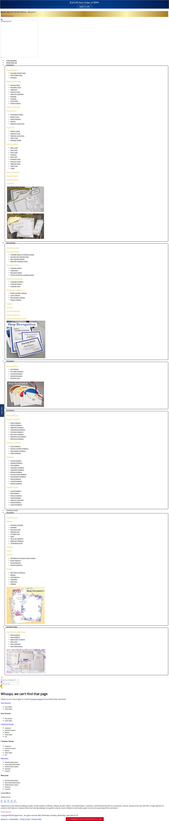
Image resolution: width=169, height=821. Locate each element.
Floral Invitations (15, 446)
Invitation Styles (12, 487)
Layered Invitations (16, 505)
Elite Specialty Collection (17, 298)
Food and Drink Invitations (18, 474)
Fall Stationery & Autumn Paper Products (23, 558)
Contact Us (8, 728)
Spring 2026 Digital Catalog (12, 764)
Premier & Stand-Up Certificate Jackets (22, 275)
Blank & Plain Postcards (17, 639)
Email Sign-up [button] (11, 63)
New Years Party (15, 530)
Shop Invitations (12, 415)
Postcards (13, 99)
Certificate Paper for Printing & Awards (22, 255)
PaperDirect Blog (7, 16)
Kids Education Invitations (18, 477)
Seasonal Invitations (13, 442)
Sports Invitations (15, 479)
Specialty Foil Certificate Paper (19, 257)
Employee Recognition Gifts (16, 319)
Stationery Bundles (13, 107)
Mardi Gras (13, 582)
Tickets (12, 168)
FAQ (6, 736)
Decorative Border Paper (18, 73)
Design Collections (13, 172)
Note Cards (13, 150)
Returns (7, 732)
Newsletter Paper (15, 87)
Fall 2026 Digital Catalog (11, 762)
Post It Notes (14, 101)
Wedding (13, 584)
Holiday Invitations (13, 419)
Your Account (6, 703)
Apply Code (84, 6)
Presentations (11, 111)
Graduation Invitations (17, 468)
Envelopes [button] (10, 361)
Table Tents (14, 166)
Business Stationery (13, 81)
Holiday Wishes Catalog (11, 766)
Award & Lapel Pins (13, 315)
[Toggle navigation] (1, 57)
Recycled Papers (12, 176)
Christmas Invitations (16, 432)
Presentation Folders (16, 114)
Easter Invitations (15, 423)
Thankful (9, 547)
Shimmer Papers (12, 180)
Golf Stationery (15, 577)
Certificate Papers (12, 252)
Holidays (9, 521)
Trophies (9, 307)
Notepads (13, 96)
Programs (13, 155)
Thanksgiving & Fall (16, 543)
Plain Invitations (15, 637)
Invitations (10, 183)
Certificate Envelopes (16, 282)
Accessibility (13, 819)
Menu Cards (14, 148)
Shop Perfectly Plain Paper (16, 632)
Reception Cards (15, 159)
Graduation (13, 579)
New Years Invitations (17, 434)
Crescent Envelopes (16, 374)
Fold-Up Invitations (16, 496)
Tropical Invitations (16, 481)
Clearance (8, 768)
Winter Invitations (15, 453)
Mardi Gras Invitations (17, 439)
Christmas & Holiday (16, 525)
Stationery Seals (15, 133)
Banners (13, 121)
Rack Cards (13, 157)
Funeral (9, 551)
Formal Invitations (15, 461)
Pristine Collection (15, 300)
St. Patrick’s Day (15, 534)
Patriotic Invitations (16, 425)
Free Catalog (8, 707)
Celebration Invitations (17, 470)
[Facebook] (8, 802)
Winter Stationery (15, 560)
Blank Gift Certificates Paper (19, 261)
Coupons (7, 771)
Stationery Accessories (17, 124)
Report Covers (14, 117)
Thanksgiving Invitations (17, 430)
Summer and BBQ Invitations (19, 449)
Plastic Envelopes (15, 119)
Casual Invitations (15, 491)
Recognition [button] (10, 243)
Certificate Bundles (13, 311)
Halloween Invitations (17, 427)
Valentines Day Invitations (18, 436)
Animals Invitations (16, 483)
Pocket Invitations (15, 498)
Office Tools (14, 138)
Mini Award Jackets (16, 273)
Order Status (8, 709)
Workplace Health (15, 140)
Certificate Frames (16, 284)
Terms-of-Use (25, 819)
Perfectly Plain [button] (11, 627)
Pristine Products (15, 103)
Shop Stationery (12, 70)
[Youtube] (2, 802)
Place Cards (14, 152)
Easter (12, 536)
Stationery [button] (10, 65)
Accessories (10, 127)
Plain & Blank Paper (16, 75)
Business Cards (15, 92)
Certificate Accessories (14, 279)
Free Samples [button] (11, 61)
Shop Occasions (12, 518)
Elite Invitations (14, 493)
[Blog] (5, 802)
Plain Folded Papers (16, 646)
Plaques (9, 304)
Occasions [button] (10, 512)
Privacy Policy (36, 819)
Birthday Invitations (16, 472)
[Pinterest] (12, 802)
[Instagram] (15, 802)
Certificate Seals (15, 286)
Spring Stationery (15, 563)
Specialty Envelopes (16, 376)
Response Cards (15, 161)
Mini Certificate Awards (17, 259)
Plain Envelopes (15, 635)
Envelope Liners (15, 378)
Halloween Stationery (17, 541)
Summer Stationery (16, 565)
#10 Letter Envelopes (16, 371)
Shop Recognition (12, 248)
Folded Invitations (15, 502)
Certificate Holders (13, 265)
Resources (4, 758)
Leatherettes (14, 270)
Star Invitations (14, 465)
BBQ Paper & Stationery (17, 573)
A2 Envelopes (14, 369)
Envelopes (13, 77)
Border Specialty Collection (18, 293)
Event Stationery (12, 144)
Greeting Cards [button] (12, 510)
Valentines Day (15, 532)
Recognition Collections (14, 290)
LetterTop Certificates (17, 94)
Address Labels (15, 131)
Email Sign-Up (6, 812)
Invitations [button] (10, 410)
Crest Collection (15, 295)
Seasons (9, 554)
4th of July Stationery (16, 539)
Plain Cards (13, 642)
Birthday (12, 575)
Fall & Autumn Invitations (18, 451)
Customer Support (37, 699)
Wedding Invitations (16, 463)
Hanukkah (13, 527)
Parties (9, 569)
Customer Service (7, 724)
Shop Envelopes (12, 366)
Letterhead (13, 90)
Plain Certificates (15, 644)
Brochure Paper (15, 85)
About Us (4, 819)
